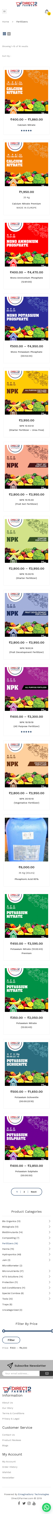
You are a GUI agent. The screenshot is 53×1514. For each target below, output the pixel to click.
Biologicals (8, 1226)
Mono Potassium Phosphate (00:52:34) (26, 353)
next (34, 1192)
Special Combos (11, 1293)
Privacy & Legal (10, 1418)
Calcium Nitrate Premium (26, 203)
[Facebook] (19, 1503)
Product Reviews (11, 1440)
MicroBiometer (10, 1265)
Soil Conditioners (11, 1287)
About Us (7, 1402)
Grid (4, 33)
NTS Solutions (10, 1276)
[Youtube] (34, 1503)
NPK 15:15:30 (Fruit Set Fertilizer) (26, 502)
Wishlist (6, 1472)
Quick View (31, 107)
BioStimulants (10, 1232)
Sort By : (6, 56)
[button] (46, 1507)
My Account (9, 1461)
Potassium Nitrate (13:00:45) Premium (26, 951)
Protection (8, 1282)
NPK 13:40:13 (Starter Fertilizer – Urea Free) (26, 427)
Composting (9, 1237)
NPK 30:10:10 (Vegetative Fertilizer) (26, 800)
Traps (5, 1304)
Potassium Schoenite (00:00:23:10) (27, 1099)
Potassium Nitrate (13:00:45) (26, 1025)
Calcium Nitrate (26, 125)
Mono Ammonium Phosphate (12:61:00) (26, 279)
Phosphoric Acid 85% (27, 879)
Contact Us (8, 1434)
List (9, 33)
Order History (9, 1466)
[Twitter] (24, 1503)
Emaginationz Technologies (33, 1494)
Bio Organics (9, 1221)
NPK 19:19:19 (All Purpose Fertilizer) (26, 724)
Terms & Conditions (13, 1413)
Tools (5, 1298)
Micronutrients (10, 1271)
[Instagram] (29, 1503)
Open (4, 11)
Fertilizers (8, 1243)
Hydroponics (9, 1254)
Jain (4, 1260)
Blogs (5, 1445)
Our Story (7, 1408)
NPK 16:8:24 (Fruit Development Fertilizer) (26, 650)
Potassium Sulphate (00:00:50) (26, 1173)
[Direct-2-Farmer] (26, 4)
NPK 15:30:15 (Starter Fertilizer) (26, 576)
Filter (11, 1340)
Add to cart (22, 179)
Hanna (6, 1248)
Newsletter (8, 1477)
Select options (22, 107)
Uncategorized (10, 1309)
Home (5, 21)
